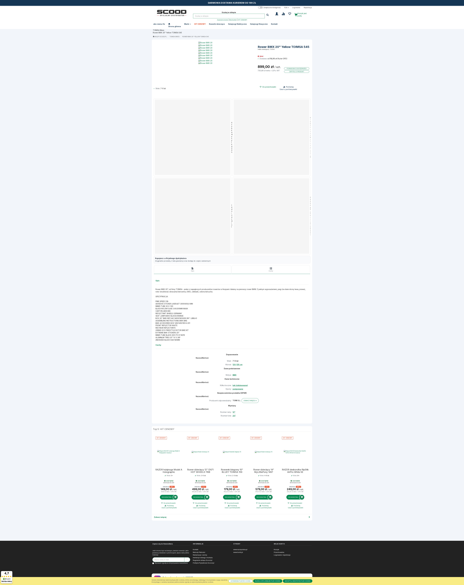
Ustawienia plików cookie (240, 581)
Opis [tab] (192, 271)
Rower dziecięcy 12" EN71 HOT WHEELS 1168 (200, 470)
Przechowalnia (279, 552)
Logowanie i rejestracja (282, 555)
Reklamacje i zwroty (200, 555)
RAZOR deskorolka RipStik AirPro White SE (295, 470)
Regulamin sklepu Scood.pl (202, 560)
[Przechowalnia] (289, 13)
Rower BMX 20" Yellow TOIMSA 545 (195, 36)
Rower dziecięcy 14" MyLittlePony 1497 (263, 470)
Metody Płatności (199, 552)
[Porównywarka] (283, 13)
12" (234, 412)
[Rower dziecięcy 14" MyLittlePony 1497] (264, 452)
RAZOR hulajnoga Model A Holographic (168, 470)
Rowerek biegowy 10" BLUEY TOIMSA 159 (232, 470)
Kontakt (195, 549)
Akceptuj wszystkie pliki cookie (297, 581)
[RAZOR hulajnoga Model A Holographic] (169, 452)
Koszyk (276, 549)
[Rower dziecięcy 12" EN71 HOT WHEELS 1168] (200, 452)
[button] (286, 7)
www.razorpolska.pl (240, 549)
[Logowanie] (277, 13)
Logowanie (296, 7)
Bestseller (233, 20)
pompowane (238, 389)
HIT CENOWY (242, 20)
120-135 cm (237, 365)
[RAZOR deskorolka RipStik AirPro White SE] (295, 452)
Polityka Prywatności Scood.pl (203, 563)
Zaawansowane (222, 20)
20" (234, 416)
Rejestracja (308, 7)
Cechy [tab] (271, 271)
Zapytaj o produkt (296, 71)
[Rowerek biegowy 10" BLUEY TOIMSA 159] (232, 452)
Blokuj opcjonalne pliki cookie (267, 581)
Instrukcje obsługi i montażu (203, 558)
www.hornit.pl (238, 552)
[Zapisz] (187, 559)
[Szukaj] (268, 14)
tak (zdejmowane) (240, 385)
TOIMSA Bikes (175, 36)
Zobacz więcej (160, 517)
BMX (234, 375)
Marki (187, 24)
